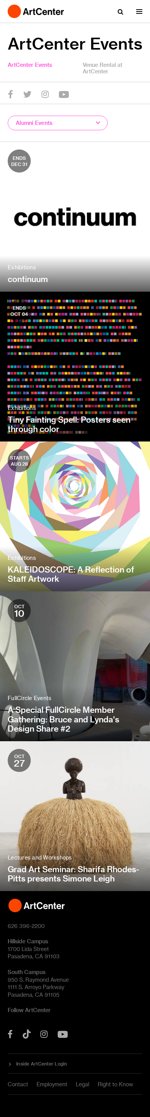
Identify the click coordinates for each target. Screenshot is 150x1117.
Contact (18, 1084)
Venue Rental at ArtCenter (102, 68)
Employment (52, 1084)
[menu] (139, 11)
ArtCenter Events (30, 64)
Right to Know (115, 1084)
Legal (82, 1084)
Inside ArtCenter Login (41, 1063)
